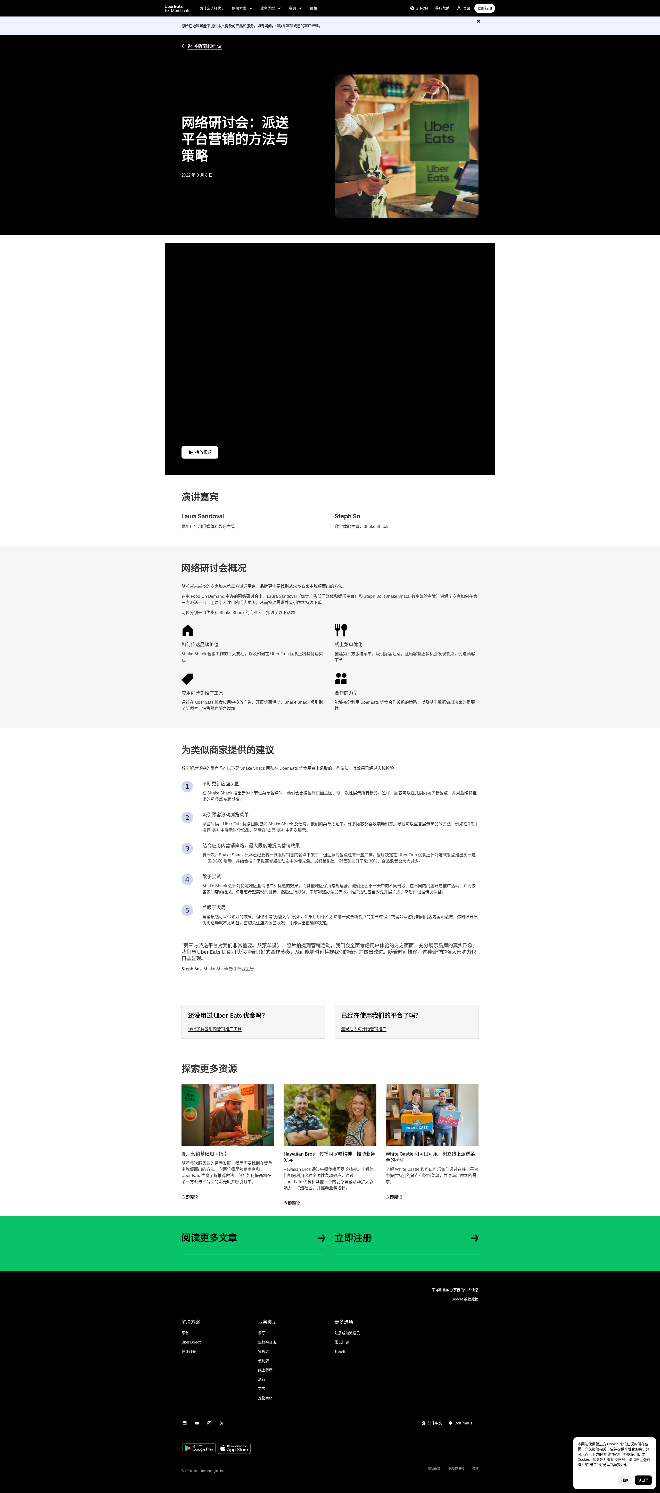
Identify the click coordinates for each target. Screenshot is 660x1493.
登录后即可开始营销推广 (363, 1028)
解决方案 (239, 8)
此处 (643, 1459)
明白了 (643, 1480)
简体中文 (435, 1423)
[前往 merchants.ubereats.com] (177, 8)
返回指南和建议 (204, 46)
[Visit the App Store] (234, 1449)
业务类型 (267, 8)
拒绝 (625, 1480)
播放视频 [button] (203, 452)
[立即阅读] (228, 1115)
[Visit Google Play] (199, 1448)
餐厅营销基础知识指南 (205, 1154)
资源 (292, 8)
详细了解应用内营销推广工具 (215, 1028)
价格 (313, 8)
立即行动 (484, 8)
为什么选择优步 (212, 8)
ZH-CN (422, 8)
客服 (289, 26)
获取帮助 (442, 8)
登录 (466, 8)
